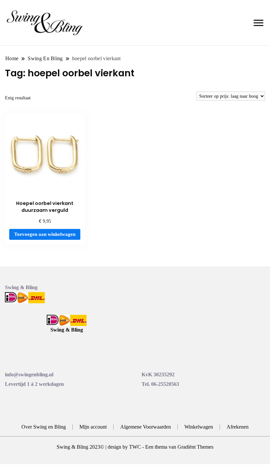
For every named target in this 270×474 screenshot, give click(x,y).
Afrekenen (238, 427)
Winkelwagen (198, 427)
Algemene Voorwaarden (145, 427)
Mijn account (93, 427)
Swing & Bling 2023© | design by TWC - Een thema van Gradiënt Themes (135, 447)
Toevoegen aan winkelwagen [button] (44, 234)
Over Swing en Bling (43, 427)
